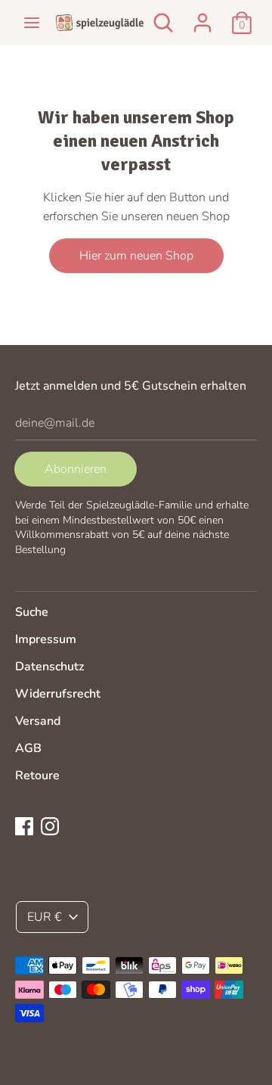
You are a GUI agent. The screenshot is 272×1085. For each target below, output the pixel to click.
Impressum (45, 639)
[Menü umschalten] (31, 23)
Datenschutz (49, 666)
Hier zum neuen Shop (136, 255)
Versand (37, 721)
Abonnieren (76, 469)
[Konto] (202, 16)
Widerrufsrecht (57, 694)
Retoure (37, 775)
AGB (28, 748)
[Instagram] (50, 825)
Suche (31, 612)
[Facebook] (24, 825)
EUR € (44, 917)
